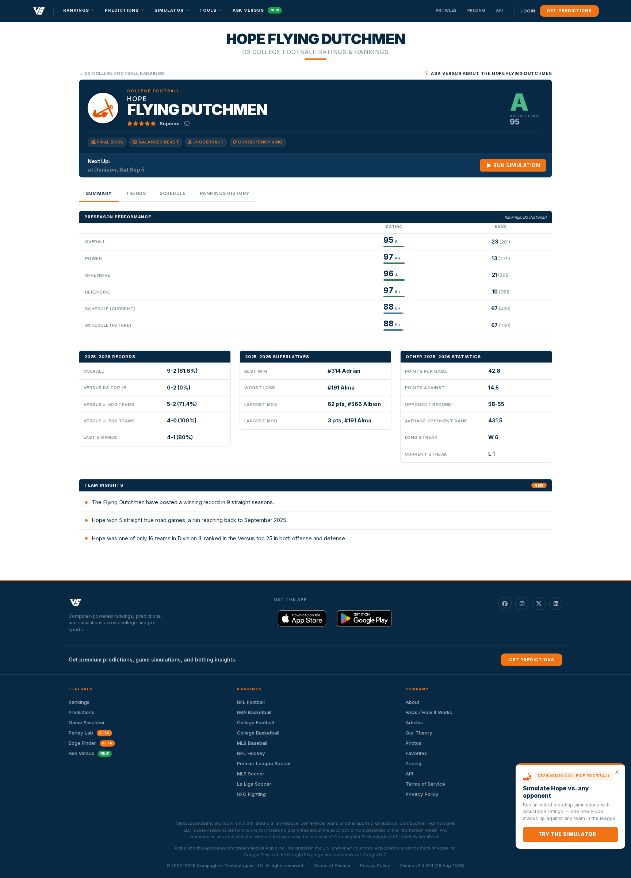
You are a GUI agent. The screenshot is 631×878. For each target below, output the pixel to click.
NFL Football (251, 702)
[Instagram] (521, 603)
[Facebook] (505, 603)
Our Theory (419, 733)
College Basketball (258, 733)
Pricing (476, 10)
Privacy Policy (422, 794)
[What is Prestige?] (187, 123)
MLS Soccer (250, 774)
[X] (539, 603)
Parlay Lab (89, 733)
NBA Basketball (254, 712)
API (499, 10)
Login (528, 11)
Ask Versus (256, 10)
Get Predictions (569, 10)
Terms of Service (425, 784)
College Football (255, 722)
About (412, 702)
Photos (413, 743)
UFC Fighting (251, 794)
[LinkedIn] (555, 603)
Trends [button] (136, 193)
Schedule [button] (173, 193)
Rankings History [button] (224, 193)
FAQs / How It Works (429, 712)
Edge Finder (90, 743)
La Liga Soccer (254, 784)
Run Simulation (516, 165)
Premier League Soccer (264, 763)
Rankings (79, 702)
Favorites (416, 753)
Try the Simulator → (570, 834)
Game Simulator (87, 722)
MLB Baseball (252, 743)
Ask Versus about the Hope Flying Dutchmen (491, 73)
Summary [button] (99, 193)
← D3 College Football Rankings (121, 73)
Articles (446, 10)
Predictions (81, 712)
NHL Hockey (251, 753)
